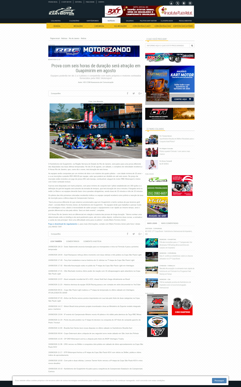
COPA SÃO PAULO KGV (163, 26)
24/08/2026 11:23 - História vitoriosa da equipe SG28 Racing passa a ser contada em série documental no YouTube (94, 285)
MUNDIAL (57, 26)
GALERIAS (130, 21)
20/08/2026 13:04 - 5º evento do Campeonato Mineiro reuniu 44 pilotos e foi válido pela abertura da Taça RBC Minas (94, 314)
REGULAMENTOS (185, 21)
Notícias (64, 38)
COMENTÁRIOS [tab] (72, 241)
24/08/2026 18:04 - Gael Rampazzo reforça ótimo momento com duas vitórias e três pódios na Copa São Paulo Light (94, 255)
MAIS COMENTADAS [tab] (169, 223)
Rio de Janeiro (74, 38)
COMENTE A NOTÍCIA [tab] (92, 241)
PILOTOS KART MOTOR (148, 21)
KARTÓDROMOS (93, 21)
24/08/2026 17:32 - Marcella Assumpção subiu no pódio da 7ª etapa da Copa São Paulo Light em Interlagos (91, 266)
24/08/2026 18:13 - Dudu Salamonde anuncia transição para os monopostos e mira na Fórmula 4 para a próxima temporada (93, 248)
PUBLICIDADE (90, 2)
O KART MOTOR (66, 2)
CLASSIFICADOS (167, 21)
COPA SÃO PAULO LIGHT (141, 26)
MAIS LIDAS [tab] (152, 223)
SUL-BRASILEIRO (120, 26)
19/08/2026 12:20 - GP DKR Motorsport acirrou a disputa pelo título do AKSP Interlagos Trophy (86, 339)
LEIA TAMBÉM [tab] (56, 241)
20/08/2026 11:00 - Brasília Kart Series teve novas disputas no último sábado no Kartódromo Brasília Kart (90, 328)
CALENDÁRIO (74, 21)
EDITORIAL (78, 2)
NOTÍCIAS (111, 21)
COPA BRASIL (99, 26)
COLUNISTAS (56, 21)
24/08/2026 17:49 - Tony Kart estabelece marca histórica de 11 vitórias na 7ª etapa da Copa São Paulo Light (91, 260)
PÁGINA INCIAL (53, 2)
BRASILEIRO (78, 26)
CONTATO (101, 2)
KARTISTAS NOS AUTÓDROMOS (184, 26)
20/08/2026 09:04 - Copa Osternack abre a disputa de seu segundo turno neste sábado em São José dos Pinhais (93, 333)
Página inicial (55, 38)
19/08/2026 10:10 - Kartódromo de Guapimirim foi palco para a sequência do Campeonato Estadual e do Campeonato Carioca (95, 370)
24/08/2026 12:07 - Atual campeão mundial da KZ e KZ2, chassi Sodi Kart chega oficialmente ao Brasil (89, 279)
